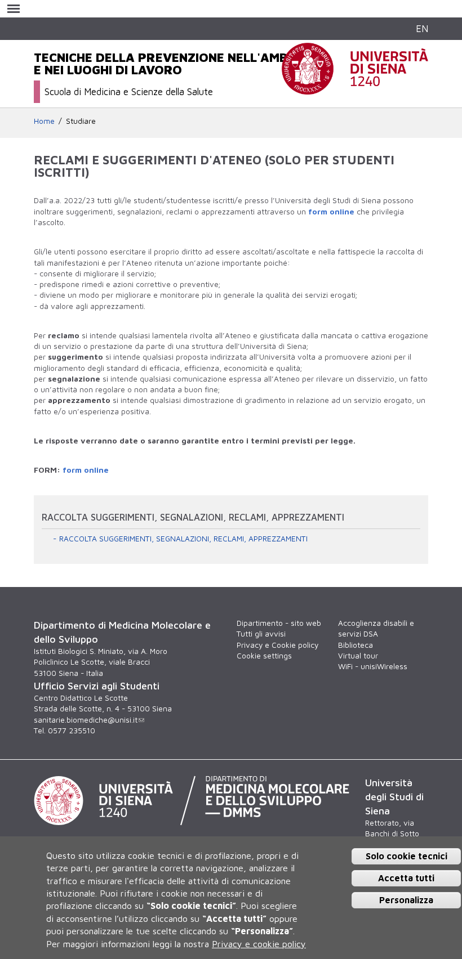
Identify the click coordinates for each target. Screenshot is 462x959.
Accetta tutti (406, 878)
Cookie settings (264, 655)
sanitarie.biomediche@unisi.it (85, 719)
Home (44, 121)
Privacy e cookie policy (259, 944)
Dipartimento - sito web (279, 623)
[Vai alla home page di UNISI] (355, 88)
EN (422, 28)
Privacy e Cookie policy (277, 644)
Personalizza (406, 900)
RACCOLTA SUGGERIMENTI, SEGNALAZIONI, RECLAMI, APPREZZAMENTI (183, 538)
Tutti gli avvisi (261, 633)
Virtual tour (358, 655)
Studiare (81, 121)
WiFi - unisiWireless (372, 666)
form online (331, 211)
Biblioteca (355, 644)
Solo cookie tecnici (406, 856)
